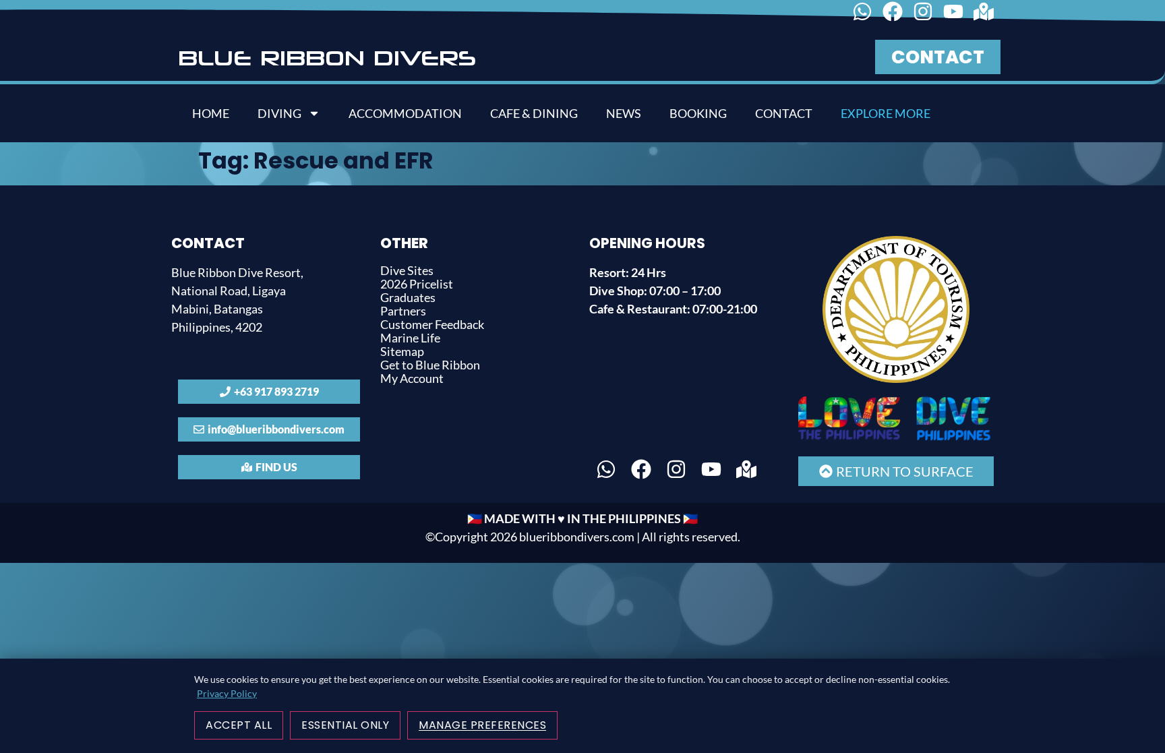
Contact (783, 113)
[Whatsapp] (862, 11)
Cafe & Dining (534, 113)
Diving (279, 113)
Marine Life (410, 337)
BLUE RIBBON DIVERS (327, 57)
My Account (412, 378)
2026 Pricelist (416, 284)
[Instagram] (923, 11)
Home (210, 113)
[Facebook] (893, 11)
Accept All (239, 725)
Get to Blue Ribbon (430, 364)
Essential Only (345, 725)
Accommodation (405, 113)
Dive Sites (407, 270)
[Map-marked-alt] (984, 11)
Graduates (408, 297)
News (623, 113)
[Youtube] (953, 11)
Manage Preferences (482, 725)
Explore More (885, 113)
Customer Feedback (432, 324)
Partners (403, 311)
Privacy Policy (227, 693)
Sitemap (402, 351)
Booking (698, 113)
